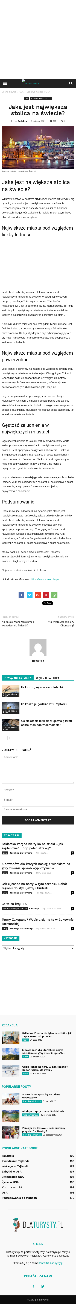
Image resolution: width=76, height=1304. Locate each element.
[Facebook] (33, 1286)
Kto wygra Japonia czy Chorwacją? (61, 623)
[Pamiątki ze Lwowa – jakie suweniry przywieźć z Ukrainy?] (10, 1132)
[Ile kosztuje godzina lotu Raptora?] (10, 708)
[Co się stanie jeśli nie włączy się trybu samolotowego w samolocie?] (10, 725)
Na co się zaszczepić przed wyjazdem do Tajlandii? (18, 623)
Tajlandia (8, 1155)
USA (26, 98)
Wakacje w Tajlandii (15, 1166)
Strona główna (9, 91)
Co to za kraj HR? (14, 904)
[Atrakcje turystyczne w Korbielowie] (10, 1116)
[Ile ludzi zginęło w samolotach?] (10, 691)
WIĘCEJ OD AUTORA (47, 678)
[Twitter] (42, 1286)
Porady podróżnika (32, 1101)
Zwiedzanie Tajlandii (15, 1161)
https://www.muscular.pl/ (45, 579)
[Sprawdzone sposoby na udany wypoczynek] (10, 1099)
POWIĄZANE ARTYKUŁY (17, 678)
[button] (71, 83)
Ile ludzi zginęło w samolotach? (42, 687)
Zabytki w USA (12, 1171)
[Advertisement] (38, 39)
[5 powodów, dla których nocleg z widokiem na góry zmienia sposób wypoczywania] (10, 1054)
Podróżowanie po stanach (15, 908)
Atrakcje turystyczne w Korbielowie (43, 1111)
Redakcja (23, 121)
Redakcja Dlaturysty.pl (21, 852)
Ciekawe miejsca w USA (41, 98)
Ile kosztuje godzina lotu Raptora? (44, 704)
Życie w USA (10, 1182)
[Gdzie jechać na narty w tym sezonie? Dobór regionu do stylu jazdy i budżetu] (10, 1071)
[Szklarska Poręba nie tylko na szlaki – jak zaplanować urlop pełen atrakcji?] (10, 1038)
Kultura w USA (12, 1187)
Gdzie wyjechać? (30, 1115)
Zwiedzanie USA (13, 1176)
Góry (5, 853)
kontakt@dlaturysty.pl (51, 1263)
